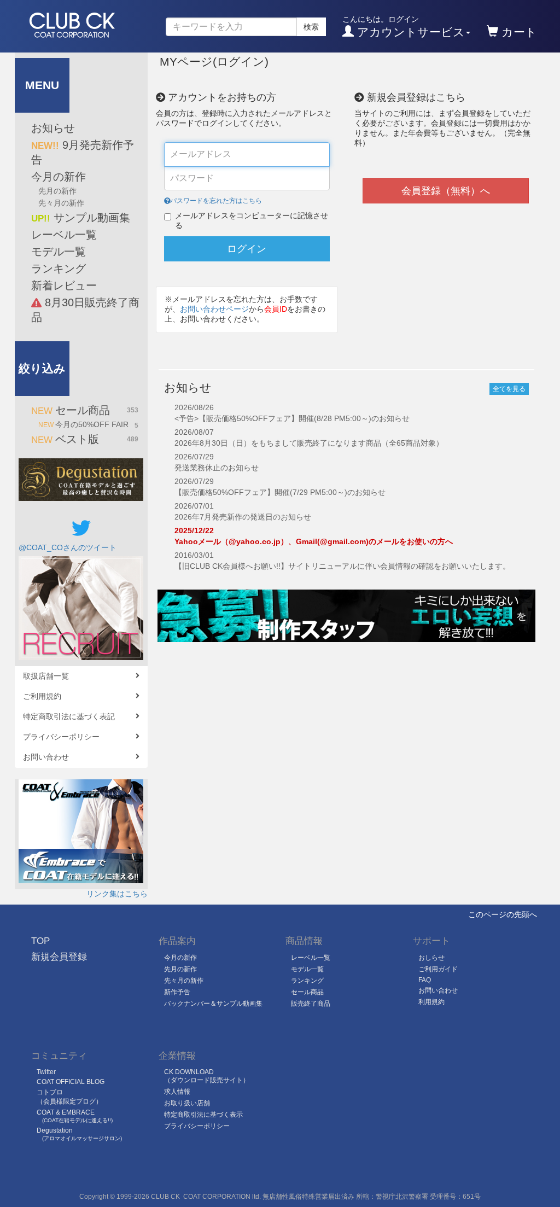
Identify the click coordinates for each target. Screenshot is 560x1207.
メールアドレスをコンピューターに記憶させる (251, 220)
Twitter (46, 1072)
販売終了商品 (310, 1003)
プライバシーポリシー (61, 736)
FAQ (424, 980)
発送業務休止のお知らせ (216, 467)
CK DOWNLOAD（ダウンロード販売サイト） (206, 1076)
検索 (311, 26)
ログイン (246, 248)
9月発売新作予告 (82, 152)
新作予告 (177, 992)
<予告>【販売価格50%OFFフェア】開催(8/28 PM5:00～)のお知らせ (292, 418)
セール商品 (84, 410)
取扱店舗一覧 (46, 676)
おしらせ (431, 957)
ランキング (58, 269)
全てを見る (509, 389)
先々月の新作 (61, 203)
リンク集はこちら (117, 893)
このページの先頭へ (502, 914)
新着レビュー (64, 285)
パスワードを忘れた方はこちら (216, 201)
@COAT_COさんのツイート (67, 547)
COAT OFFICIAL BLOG (70, 1082)
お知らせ (53, 128)
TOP (40, 941)
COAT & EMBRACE (75, 1116)
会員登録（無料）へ (445, 190)
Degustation (79, 1134)
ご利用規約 (42, 696)
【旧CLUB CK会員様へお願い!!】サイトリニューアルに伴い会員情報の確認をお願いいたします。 (342, 566)
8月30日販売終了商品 (85, 309)
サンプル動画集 (80, 218)
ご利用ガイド (438, 969)
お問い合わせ (46, 757)
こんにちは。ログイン (403, 26)
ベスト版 (84, 439)
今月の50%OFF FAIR (88, 424)
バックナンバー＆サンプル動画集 (213, 1003)
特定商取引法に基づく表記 (69, 716)
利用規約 (431, 1002)
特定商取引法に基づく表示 (203, 1114)
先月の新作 (57, 190)
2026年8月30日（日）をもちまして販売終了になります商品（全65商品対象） (309, 443)
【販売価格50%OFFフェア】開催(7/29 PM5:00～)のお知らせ (280, 492)
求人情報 (177, 1091)
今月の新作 (58, 177)
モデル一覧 (58, 252)
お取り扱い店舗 (187, 1103)
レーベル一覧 (64, 235)
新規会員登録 (59, 957)
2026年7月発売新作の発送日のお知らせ (242, 516)
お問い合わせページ (214, 309)
